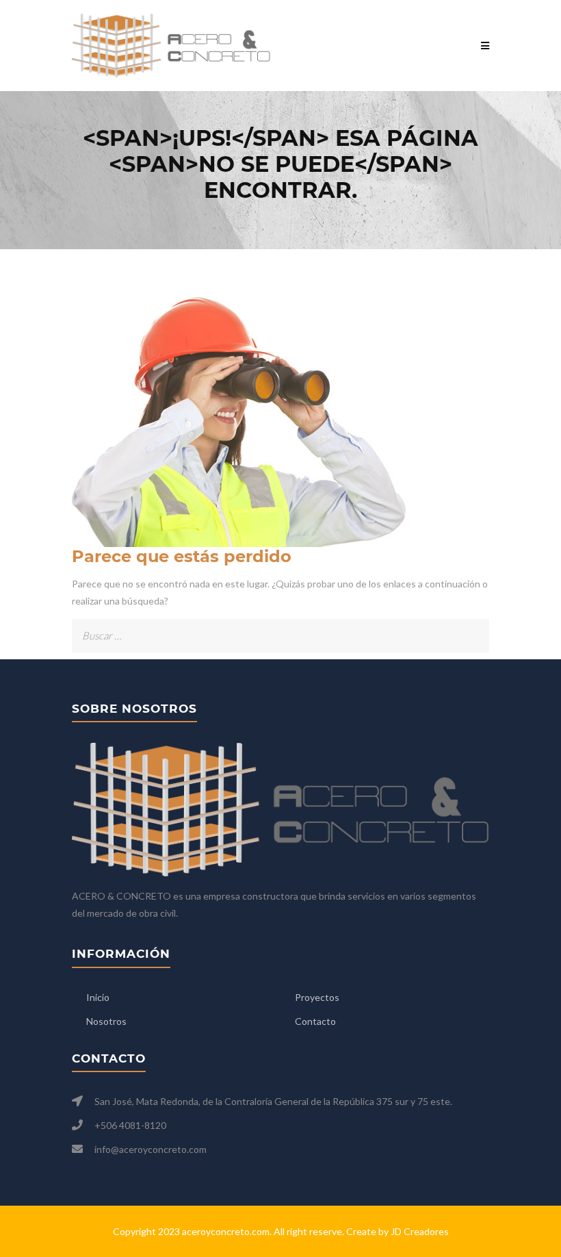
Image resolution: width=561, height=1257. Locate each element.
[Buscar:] (280, 627)
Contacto (315, 1021)
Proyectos (317, 997)
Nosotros (106, 1021)
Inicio (97, 997)
